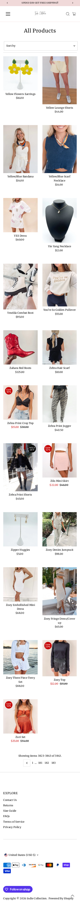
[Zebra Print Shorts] (20, 467)
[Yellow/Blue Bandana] (20, 149)
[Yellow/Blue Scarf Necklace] (59, 149)
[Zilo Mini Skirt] (59, 460)
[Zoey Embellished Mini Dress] (20, 584)
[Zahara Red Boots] (20, 347)
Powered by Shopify (61, 898)
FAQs (6, 816)
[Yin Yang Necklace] (59, 220)
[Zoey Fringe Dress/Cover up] (59, 591)
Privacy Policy (12, 827)
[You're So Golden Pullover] (59, 285)
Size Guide (9, 810)
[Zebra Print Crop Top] (20, 402)
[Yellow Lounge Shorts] (59, 80)
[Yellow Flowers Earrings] (20, 73)
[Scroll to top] (72, 895)
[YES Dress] (20, 215)
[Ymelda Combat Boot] (20, 286)
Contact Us (10, 800)
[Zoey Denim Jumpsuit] (59, 529)
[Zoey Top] (59, 658)
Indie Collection (37, 898)
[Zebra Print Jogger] (59, 403)
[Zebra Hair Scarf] (59, 347)
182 (47, 762)
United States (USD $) (22, 855)
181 (40, 762)
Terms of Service (13, 821)
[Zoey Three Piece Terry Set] (20, 657)
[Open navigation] (12, 14)
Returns (8, 805)
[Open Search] (67, 14)
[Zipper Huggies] (20, 529)
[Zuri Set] (20, 716)
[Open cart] (74, 14)
